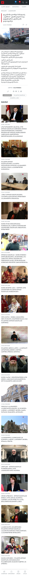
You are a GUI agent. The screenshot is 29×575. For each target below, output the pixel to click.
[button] (6, 7)
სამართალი (12, 10)
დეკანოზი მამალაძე (19, 95)
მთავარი (4, 10)
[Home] (2, 2)
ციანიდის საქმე (14, 98)
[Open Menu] (26, 2)
